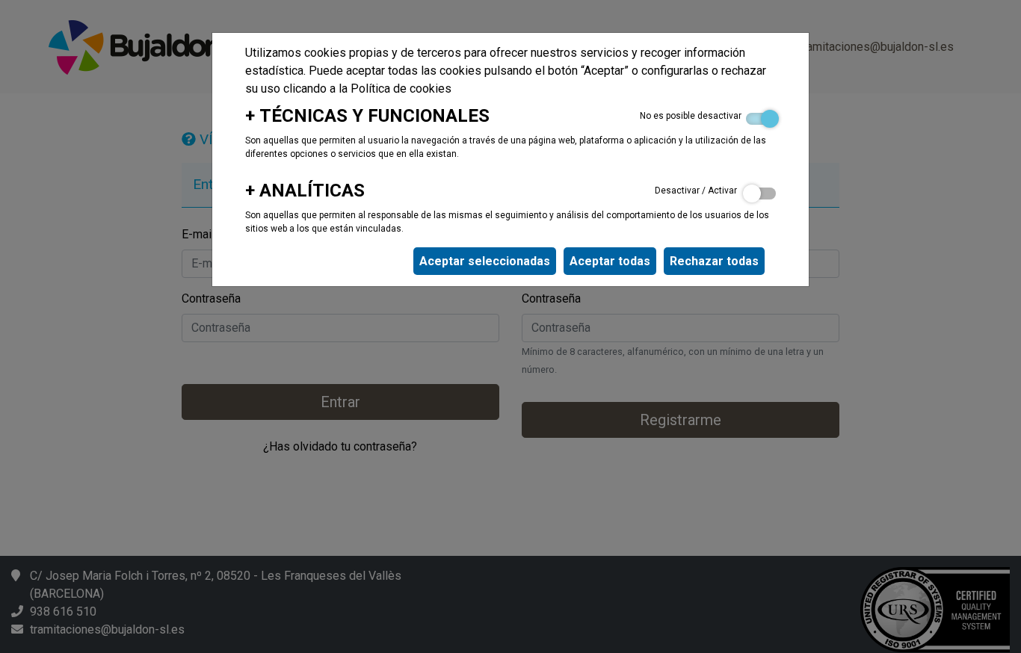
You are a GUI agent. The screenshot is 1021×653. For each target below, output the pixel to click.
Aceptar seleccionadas (484, 261)
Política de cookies (401, 88)
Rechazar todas (714, 261)
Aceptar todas (610, 261)
